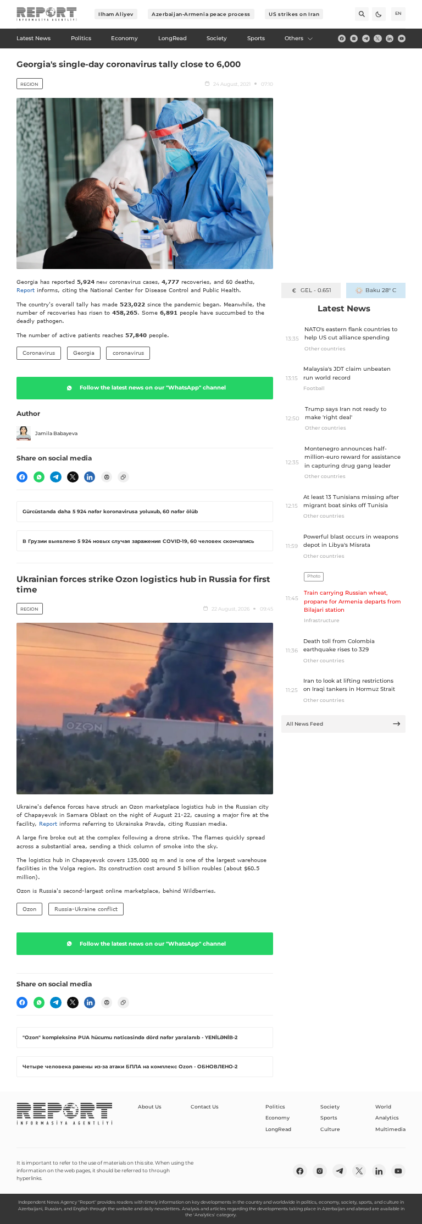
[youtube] (402, 38)
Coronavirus (39, 352)
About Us (150, 1107)
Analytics (387, 1118)
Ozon (29, 908)
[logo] (46, 14)
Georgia (84, 352)
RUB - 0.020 (315, 290)
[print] (106, 476)
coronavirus (128, 352)
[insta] (354, 38)
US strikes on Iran (294, 14)
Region (29, 84)
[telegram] (366, 38)
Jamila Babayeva (56, 433)
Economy (277, 1118)
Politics (275, 1107)
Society (330, 1107)
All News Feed (304, 724)
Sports (328, 1118)
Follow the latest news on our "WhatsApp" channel (153, 387)
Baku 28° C (380, 290)
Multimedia (390, 1129)
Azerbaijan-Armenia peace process (201, 14)
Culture (330, 1129)
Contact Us (205, 1107)
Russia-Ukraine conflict (86, 908)
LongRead (278, 1129)
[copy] (123, 476)
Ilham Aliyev (116, 14)
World (383, 1107)
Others (294, 38)
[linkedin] (389, 38)
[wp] (39, 476)
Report (25, 290)
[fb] (342, 38)
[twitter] (377, 38)
